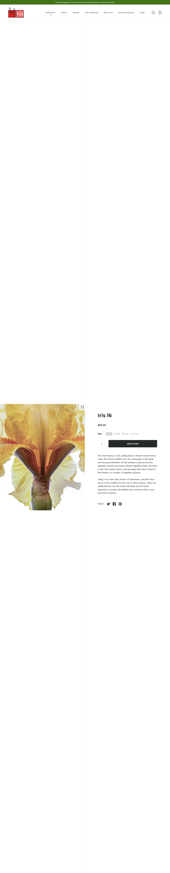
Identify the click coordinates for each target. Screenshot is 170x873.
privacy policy (108, 444)
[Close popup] (139, 406)
